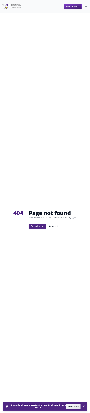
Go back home (37, 226)
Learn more (73, 406)
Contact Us (54, 226)
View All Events (73, 6)
